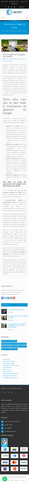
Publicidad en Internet (9, 361)
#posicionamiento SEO (10, 349)
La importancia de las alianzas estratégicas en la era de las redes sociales (17, 325)
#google (6, 346)
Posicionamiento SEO (7, 61)
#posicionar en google (19, 346)
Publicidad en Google (9, 363)
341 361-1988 (4, 1)
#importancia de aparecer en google (14, 343)
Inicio (3, 31)
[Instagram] (11, 7)
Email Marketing (7, 367)
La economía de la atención (16, 310)
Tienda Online (7, 369)
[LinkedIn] (9, 7)
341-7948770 (8, 428)
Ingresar (22, 7)
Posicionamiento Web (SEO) (10, 373)
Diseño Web (6, 359)
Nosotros (17, 480)
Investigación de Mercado (10, 377)
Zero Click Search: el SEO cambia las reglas (18, 316)
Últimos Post (5, 305)
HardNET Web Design (17, 59)
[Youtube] (14, 7)
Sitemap (23, 480)
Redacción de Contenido (9, 375)
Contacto (7, 480)
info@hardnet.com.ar (14, 1)
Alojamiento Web (7, 371)
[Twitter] (5, 298)
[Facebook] (6, 7)
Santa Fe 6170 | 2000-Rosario (12, 421)
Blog (7, 31)
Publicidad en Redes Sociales (11, 365)
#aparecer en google (9, 341)
